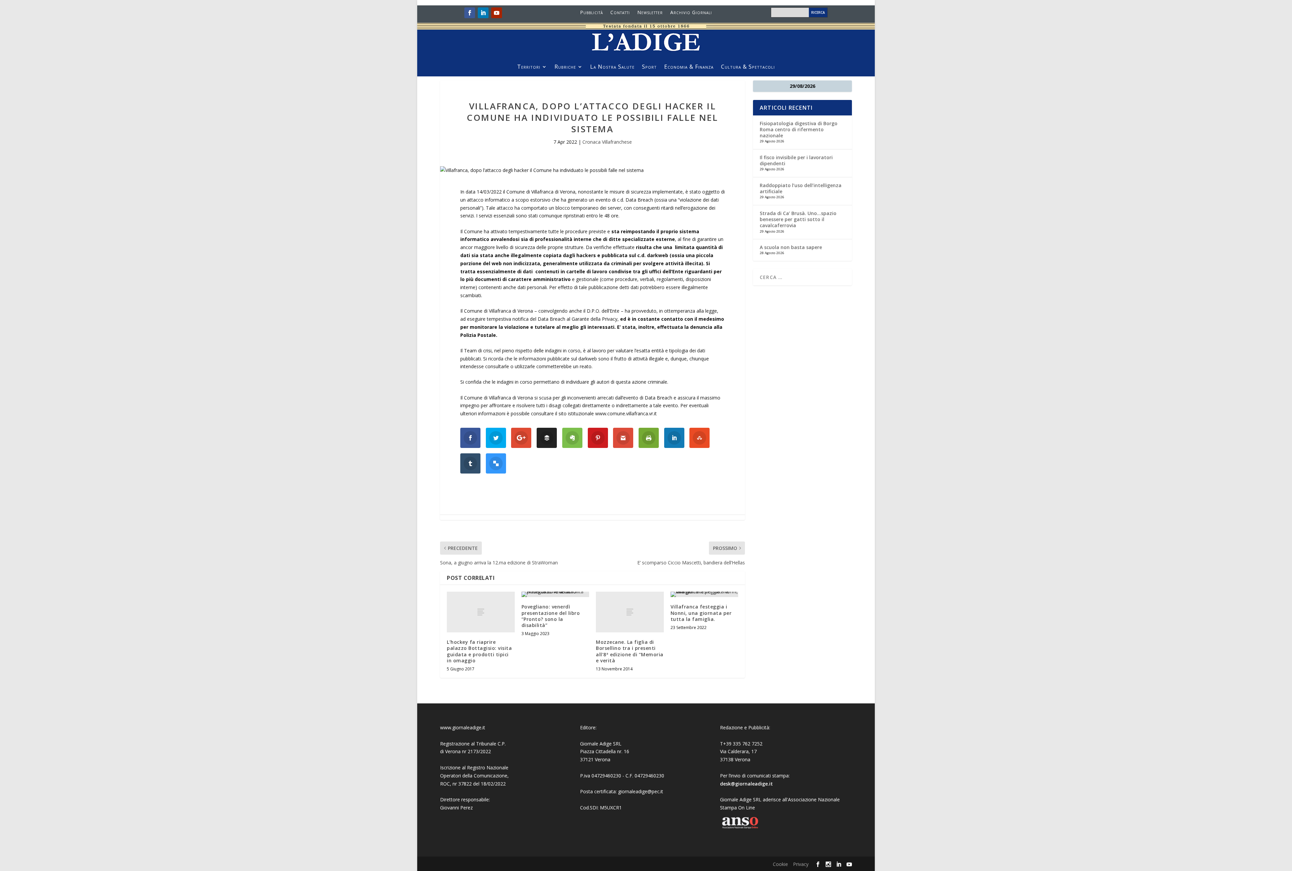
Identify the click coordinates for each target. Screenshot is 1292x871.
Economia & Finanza (689, 67)
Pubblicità (591, 12)
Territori (528, 67)
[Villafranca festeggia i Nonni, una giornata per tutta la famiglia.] (705, 594)
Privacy (801, 864)
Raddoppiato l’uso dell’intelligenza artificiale (800, 188)
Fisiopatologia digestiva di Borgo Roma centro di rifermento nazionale (798, 129)
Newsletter (650, 12)
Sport (649, 67)
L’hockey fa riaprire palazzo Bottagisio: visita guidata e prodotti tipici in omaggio (479, 651)
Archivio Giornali (691, 12)
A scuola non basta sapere (791, 247)
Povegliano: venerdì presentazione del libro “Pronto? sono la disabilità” (551, 615)
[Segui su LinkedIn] (483, 12)
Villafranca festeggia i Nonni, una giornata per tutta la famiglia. (701, 612)
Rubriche (565, 67)
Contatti (620, 12)
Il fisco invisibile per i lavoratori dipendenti (796, 160)
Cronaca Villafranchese (607, 142)
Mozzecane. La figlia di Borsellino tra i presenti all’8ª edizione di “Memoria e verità (629, 651)
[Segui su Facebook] (469, 12)
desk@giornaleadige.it (746, 783)
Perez (466, 807)
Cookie (780, 864)
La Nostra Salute (612, 67)
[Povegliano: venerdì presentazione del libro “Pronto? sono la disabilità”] (555, 594)
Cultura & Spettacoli (748, 67)
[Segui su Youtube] (496, 12)
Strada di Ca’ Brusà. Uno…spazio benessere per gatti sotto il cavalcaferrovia (798, 219)
